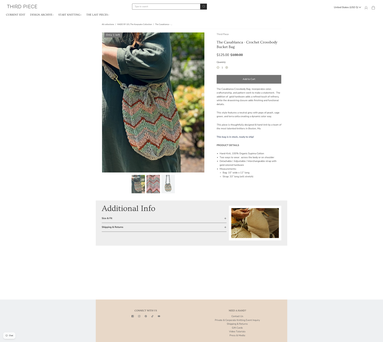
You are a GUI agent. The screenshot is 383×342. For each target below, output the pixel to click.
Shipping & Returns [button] (112, 227)
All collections (108, 24)
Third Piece (223, 34)
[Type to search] (166, 7)
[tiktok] (152, 316)
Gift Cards (237, 327)
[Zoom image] (153, 103)
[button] (112, 103)
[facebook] (132, 316)
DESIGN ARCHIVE (41, 14)
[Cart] (373, 7)
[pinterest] (145, 316)
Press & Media (237, 335)
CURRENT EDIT (15, 14)
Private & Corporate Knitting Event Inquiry (237, 320)
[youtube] (159, 316)
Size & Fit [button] (107, 218)
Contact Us (237, 316)
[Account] (366, 7)
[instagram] (139, 316)
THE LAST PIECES (97, 14)
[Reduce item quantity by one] (218, 68)
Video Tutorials (237, 331)
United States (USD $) (346, 7)
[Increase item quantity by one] (226, 68)
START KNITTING (69, 14)
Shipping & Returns (237, 324)
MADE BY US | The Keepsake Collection (134, 24)
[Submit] (203, 6)
